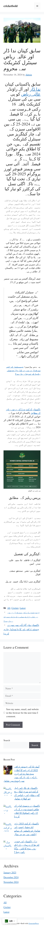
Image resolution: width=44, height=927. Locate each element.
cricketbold (11, 6)
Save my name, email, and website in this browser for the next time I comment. (22, 713)
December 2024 (11, 877)
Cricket (15, 608)
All (8, 608)
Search (7, 740)
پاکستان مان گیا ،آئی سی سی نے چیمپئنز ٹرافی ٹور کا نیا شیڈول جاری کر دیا (21, 629)
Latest (23, 608)
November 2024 (11, 882)
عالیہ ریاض (30, 94)
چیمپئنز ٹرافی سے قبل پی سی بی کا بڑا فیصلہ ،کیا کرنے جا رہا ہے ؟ (23, 370)
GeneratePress (34, 923)
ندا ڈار (35, 89)
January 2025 (10, 872)
